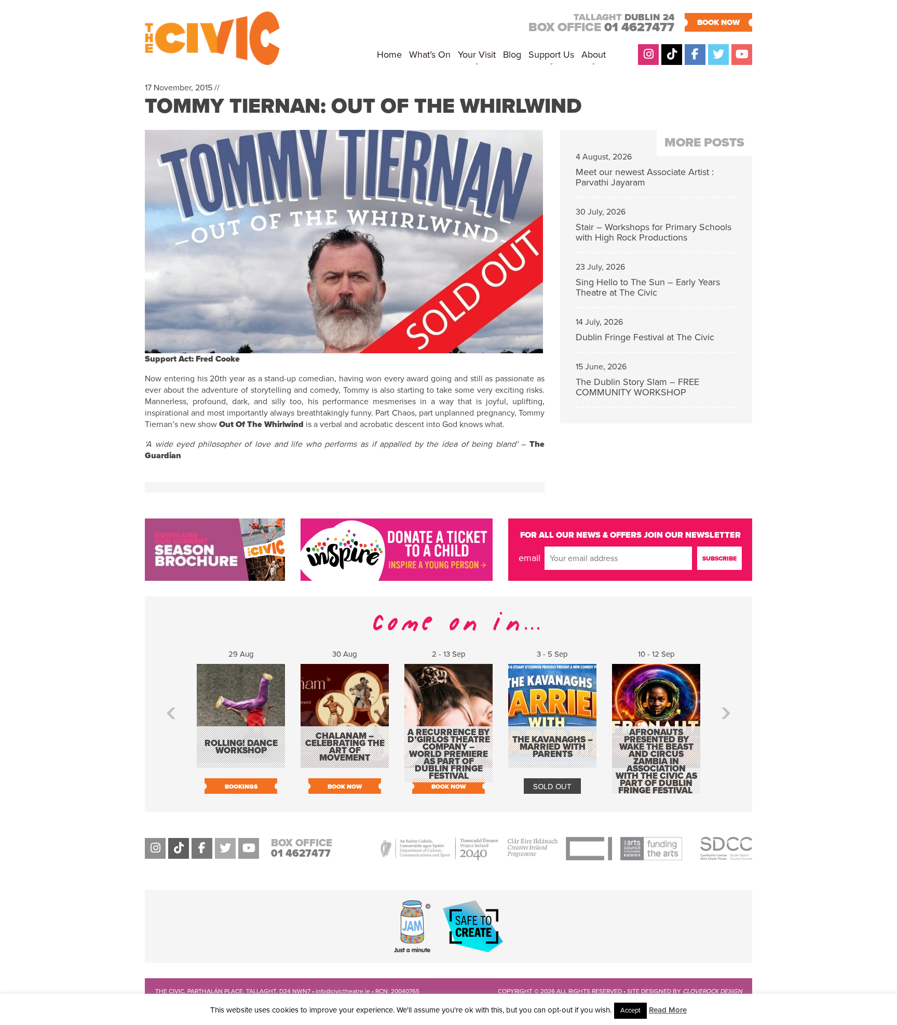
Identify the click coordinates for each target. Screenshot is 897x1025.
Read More (668, 1010)
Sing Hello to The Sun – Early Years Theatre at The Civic (648, 287)
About (593, 54)
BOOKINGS (241, 786)
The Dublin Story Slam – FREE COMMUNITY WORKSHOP (637, 387)
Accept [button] (630, 1010)
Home (389, 54)
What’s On (430, 54)
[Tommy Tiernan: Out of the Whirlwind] (344, 347)
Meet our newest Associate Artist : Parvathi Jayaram (645, 177)
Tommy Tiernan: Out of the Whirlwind (363, 106)
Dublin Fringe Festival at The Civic (645, 337)
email (529, 558)
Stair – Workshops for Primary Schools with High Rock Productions (653, 232)
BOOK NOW (718, 22)
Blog (512, 54)
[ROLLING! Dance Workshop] (241, 762)
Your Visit (477, 54)
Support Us (551, 54)
